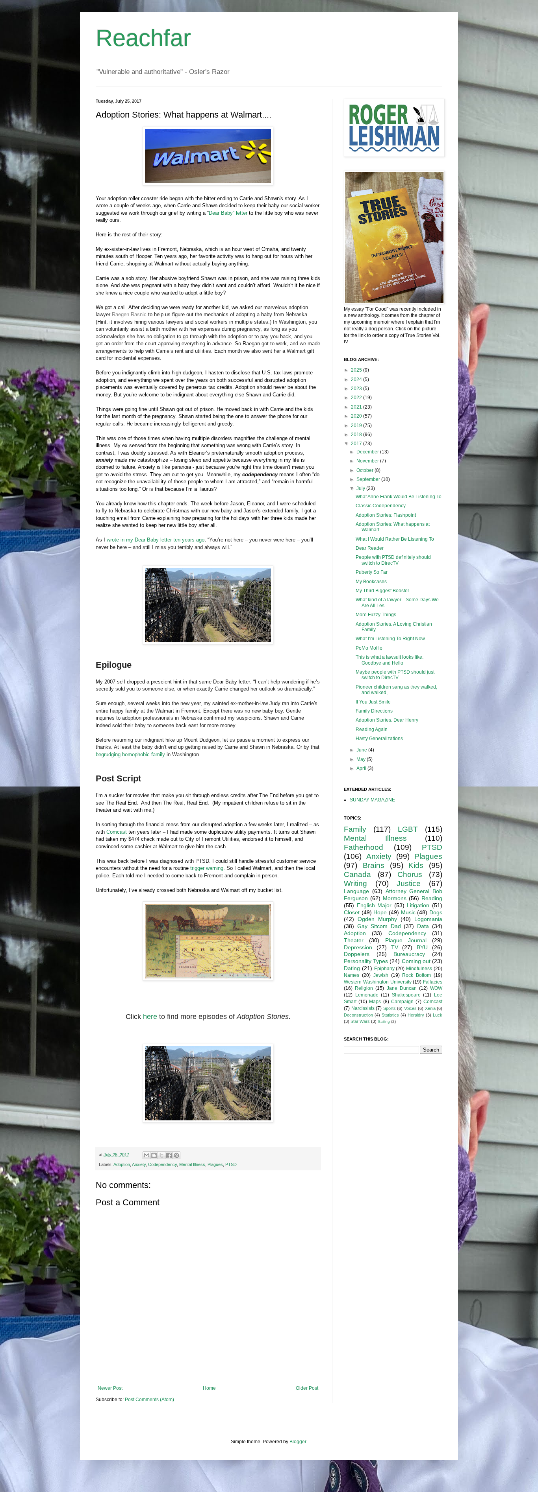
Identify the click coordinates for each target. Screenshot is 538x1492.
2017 (357, 443)
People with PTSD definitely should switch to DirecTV (393, 559)
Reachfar (143, 38)
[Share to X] (161, 1155)
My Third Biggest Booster (382, 590)
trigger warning (206, 868)
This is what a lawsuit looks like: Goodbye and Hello (389, 659)
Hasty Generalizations (379, 738)
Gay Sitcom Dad (379, 926)
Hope (380, 912)
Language (356, 891)
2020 (357, 416)
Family (355, 829)
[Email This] (146, 1155)
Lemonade (366, 995)
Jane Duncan (402, 988)
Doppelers (356, 954)
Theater (354, 940)
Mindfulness (419, 968)
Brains (373, 865)
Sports (389, 1008)
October (365, 470)
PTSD (231, 1164)
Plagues (215, 1164)
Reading (431, 898)
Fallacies (432, 982)
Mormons (394, 898)
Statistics (390, 1015)
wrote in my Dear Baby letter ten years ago (155, 540)
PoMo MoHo (369, 648)
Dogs (435, 912)
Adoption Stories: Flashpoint (386, 515)
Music (408, 912)
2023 (357, 388)
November (368, 461)
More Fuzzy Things (376, 614)
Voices (410, 1008)
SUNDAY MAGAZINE (372, 800)
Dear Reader (370, 548)
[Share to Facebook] (169, 1155)
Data (423, 926)
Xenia (430, 1008)
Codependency (162, 1164)
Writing (355, 883)
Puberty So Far (372, 572)
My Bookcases (371, 581)
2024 (357, 379)
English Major (374, 905)
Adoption (121, 1164)
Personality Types (366, 961)
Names (351, 975)
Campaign (402, 1001)
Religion (364, 988)
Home (209, 1388)
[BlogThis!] (154, 1155)
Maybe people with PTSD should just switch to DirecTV (395, 674)
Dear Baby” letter (228, 213)
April (361, 768)
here (150, 1016)
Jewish (380, 975)
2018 (357, 434)
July (361, 488)
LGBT (408, 829)
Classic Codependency (381, 505)
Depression (358, 947)
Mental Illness (192, 1164)
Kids (415, 865)
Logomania (428, 919)
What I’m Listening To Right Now (390, 638)
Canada (357, 874)
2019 (357, 425)
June (362, 750)
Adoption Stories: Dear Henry (387, 720)
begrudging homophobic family (130, 754)
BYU (422, 947)
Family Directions (374, 711)
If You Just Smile (373, 702)
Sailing (384, 1021)
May (361, 759)
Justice (409, 883)
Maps (375, 1001)
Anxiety (139, 1164)
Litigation (418, 905)
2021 (357, 407)
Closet (352, 912)
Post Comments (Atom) (149, 1399)
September (368, 479)
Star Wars (360, 1021)
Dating (352, 968)
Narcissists (363, 1008)
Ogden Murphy (377, 919)
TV (394, 947)
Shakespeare (406, 995)
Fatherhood (363, 847)
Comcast (116, 832)
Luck (437, 1015)
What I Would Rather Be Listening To (395, 539)
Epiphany (384, 968)
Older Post (307, 1388)
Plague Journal (406, 940)
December (368, 452)
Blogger (297, 1441)
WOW (436, 988)
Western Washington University (378, 982)
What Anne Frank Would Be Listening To (399, 496)
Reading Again (372, 729)
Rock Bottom (416, 975)
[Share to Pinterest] (176, 1155)
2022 (357, 397)
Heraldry (416, 1015)
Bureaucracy (409, 954)
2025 (357, 370)
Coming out (416, 961)
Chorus (409, 874)
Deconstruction (358, 1015)
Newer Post (110, 1388)
